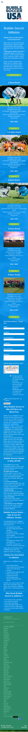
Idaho (5, 647)
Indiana (6, 650)
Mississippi (7, 667)
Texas (5, 699)
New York (6, 681)
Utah (5, 701)
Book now (14, 128)
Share (20, 718)
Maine (5, 659)
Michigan (6, 664)
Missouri (6, 669)
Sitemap (8, 725)
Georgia (6, 644)
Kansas (6, 654)
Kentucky (6, 655)
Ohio (5, 686)
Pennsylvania (7, 691)
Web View (24, 727)
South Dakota (7, 696)
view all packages (14, 75)
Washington (7, 706)
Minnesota (6, 666)
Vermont (6, 703)
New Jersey (7, 677)
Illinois (5, 649)
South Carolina (8, 694)
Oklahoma (6, 688)
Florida (5, 642)
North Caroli (7, 682)
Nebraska (6, 672)
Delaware (6, 640)
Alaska (5, 630)
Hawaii (5, 645)
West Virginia (7, 708)
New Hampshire (8, 676)
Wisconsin (6, 710)
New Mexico (7, 679)
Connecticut (7, 638)
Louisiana (6, 657)
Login (25, 725)
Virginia (6, 705)
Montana (6, 671)
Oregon (6, 689)
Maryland (6, 661)
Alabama (6, 628)
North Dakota (7, 684)
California (6, 635)
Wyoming (6, 711)
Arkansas (6, 633)
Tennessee (7, 698)
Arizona (6, 632)
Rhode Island (7, 693)
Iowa (5, 652)
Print (4, 725)
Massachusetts (8, 662)
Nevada (6, 674)
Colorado (6, 637)
